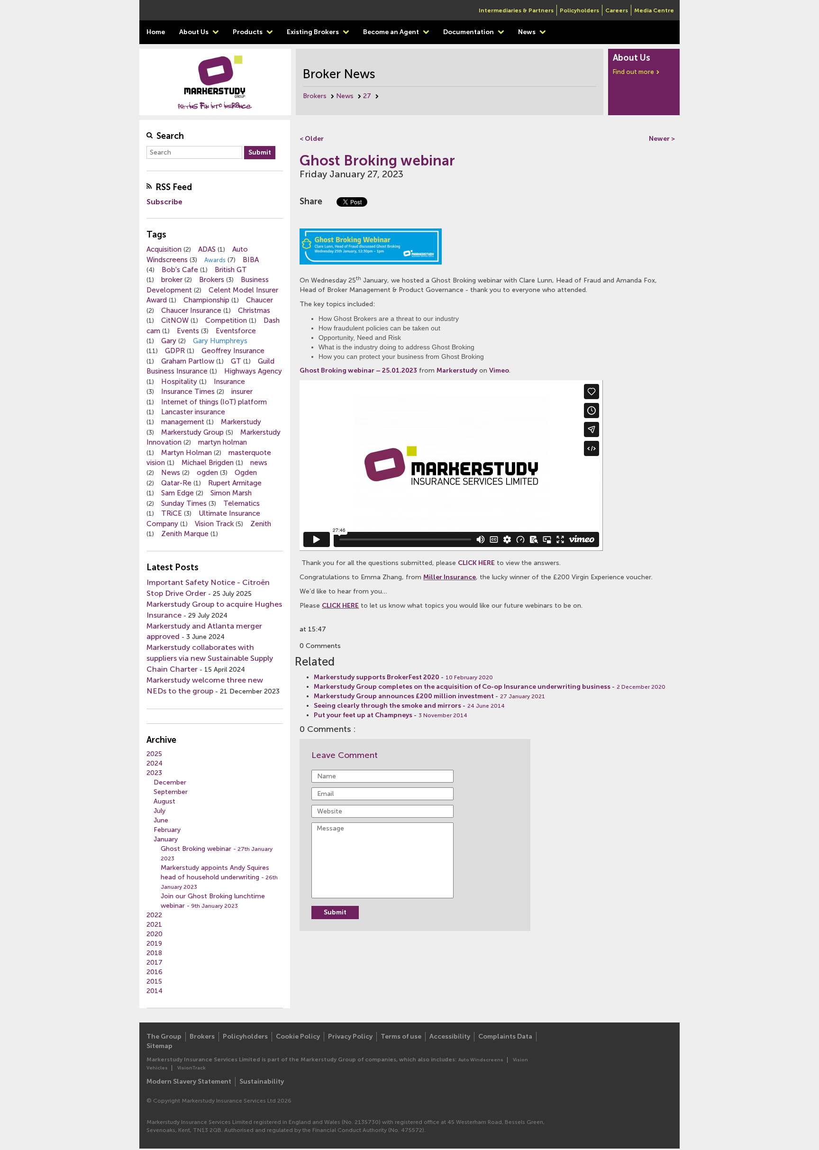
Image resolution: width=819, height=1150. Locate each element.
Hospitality (179, 381)
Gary (168, 341)
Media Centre (654, 10)
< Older (312, 139)
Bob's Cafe (180, 269)
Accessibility (449, 1036)
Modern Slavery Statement (188, 1081)
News (527, 32)
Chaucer (259, 300)
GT (236, 361)
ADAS (207, 249)
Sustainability (261, 1081)
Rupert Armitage (235, 483)
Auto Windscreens (480, 1060)
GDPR (175, 351)
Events (188, 331)
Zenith (260, 524)
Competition (226, 320)
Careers (616, 10)
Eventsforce (236, 331)
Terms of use (401, 1036)
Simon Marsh (231, 493)
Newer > (662, 139)
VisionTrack (191, 1068)
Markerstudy (241, 422)
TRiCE (171, 513)
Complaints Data (505, 1036)
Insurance (229, 381)
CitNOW (175, 320)
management (182, 422)
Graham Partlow (187, 361)
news (258, 462)
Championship (206, 300)
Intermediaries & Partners (516, 10)
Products (248, 32)
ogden (207, 472)
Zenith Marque (185, 533)
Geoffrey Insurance (232, 351)
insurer (242, 391)
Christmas (254, 310)
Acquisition (164, 249)
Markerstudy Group (192, 432)
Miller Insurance (449, 577)
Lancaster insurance (193, 412)
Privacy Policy (350, 1036)
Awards (215, 260)
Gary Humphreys (220, 341)
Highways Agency (253, 371)
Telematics (241, 503)
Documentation (469, 32)
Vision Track (214, 524)
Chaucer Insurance (191, 310)
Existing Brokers (313, 32)
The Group (164, 1036)
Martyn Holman (186, 452)
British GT (231, 269)
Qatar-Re (176, 483)
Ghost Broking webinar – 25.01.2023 (358, 370)
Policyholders (579, 10)
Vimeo (499, 370)
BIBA (251, 260)
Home (155, 32)
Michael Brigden (208, 462)
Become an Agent (391, 32)
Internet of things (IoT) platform (214, 402)
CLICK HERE (476, 563)
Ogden (246, 472)
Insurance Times (188, 391)
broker (171, 279)
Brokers (315, 96)
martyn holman (222, 442)
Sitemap (159, 1046)
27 (367, 96)
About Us (194, 32)
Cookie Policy (298, 1036)
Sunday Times (184, 503)
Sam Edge (177, 493)
